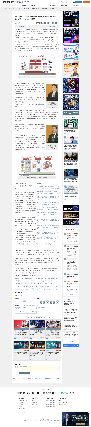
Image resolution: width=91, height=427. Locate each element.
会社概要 (60, 400)
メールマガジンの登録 (23, 400)
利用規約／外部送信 (22, 408)
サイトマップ (21, 404)
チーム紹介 (34, 400)
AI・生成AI (52, 5)
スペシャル (23, 5)
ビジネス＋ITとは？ (19, 2)
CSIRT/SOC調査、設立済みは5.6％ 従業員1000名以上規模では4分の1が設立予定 (48, 208)
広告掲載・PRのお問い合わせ (70, 346)
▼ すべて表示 (55, 241)
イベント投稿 (34, 404)
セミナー (15, 5)
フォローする (30, 26)
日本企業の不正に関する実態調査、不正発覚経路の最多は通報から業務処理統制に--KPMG (48, 197)
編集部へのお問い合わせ (50, 400)
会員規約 (20, 406)
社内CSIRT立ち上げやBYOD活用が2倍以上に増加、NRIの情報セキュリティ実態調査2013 (48, 227)
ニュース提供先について (23, 412)
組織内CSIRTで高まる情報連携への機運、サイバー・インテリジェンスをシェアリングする (48, 214)
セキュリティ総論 (20, 26)
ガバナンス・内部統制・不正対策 (22, 308)
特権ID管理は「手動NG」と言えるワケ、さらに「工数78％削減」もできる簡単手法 (48, 192)
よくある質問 (21, 402)
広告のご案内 (34, 402)
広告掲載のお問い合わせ (50, 406)
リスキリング (43, 5)
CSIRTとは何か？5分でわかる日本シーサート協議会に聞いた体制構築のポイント (48, 232)
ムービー (33, 5)
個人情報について (62, 404)
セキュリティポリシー (63, 402)
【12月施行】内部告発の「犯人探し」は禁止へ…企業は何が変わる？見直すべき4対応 (48, 187)
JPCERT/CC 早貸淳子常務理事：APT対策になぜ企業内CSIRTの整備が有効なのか (48, 237)
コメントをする (24, 373)
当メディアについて (22, 414)
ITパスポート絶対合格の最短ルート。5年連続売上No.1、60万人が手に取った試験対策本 (38, 379)
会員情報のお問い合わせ (50, 404)
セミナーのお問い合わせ (50, 402)
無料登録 (86, 2)
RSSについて (21, 410)
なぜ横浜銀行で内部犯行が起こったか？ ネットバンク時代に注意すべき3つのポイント (48, 220)
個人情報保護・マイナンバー (44, 308)
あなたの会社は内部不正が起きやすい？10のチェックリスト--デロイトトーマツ (48, 203)
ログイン (79, 2)
